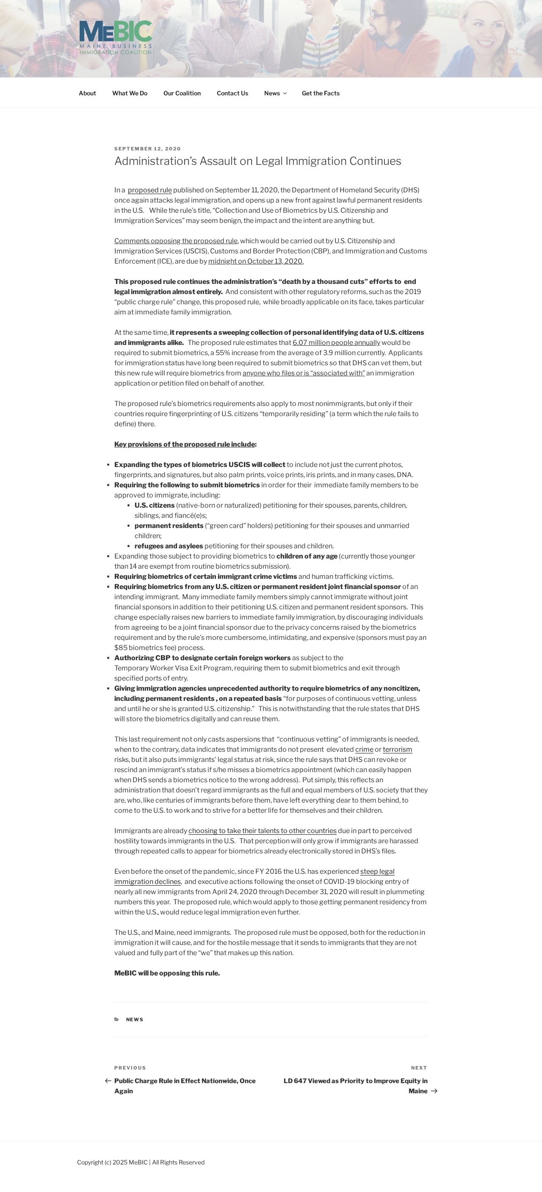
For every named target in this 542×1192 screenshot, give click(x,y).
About (87, 93)
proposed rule (150, 190)
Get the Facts (321, 93)
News (272, 93)
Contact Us (232, 93)
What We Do (129, 93)
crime (364, 749)
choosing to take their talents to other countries (262, 831)
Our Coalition (182, 93)
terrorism (397, 749)
